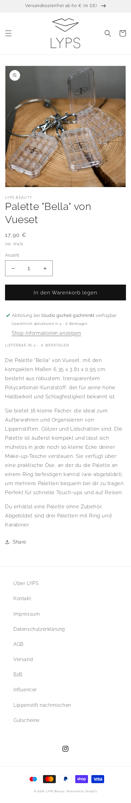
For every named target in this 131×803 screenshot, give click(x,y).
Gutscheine (26, 720)
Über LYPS (25, 583)
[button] (8, 33)
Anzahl (12, 255)
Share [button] (19, 542)
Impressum (26, 614)
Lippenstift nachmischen (42, 705)
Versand (23, 659)
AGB (18, 644)
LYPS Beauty (55, 791)
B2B (18, 674)
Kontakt (22, 598)
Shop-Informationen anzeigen (46, 333)
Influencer (25, 689)
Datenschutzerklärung (39, 629)
